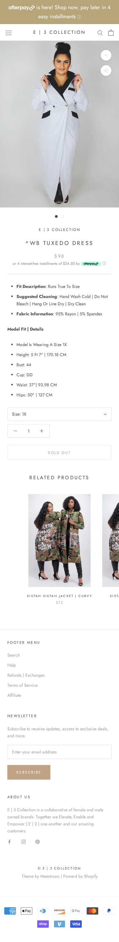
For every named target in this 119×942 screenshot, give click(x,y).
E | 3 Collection (59, 229)
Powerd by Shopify (80, 876)
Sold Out (59, 452)
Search (13, 655)
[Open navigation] (8, 32)
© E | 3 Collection (59, 868)
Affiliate (14, 695)
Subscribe (28, 772)
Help (11, 665)
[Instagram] (23, 841)
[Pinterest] (37, 841)
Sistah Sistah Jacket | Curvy (59, 595)
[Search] (100, 32)
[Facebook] (9, 841)
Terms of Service (22, 685)
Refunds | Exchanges (26, 675)
